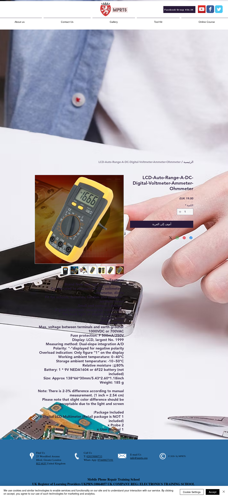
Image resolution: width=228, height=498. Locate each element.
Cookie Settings (192, 492)
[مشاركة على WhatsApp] (177, 238)
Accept (212, 492)
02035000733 (94, 456)
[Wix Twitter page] (219, 9)
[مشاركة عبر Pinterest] (184, 238)
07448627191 (105, 460)
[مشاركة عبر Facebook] (191, 238)
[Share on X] (171, 238)
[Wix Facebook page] (210, 9)
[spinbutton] (185, 212)
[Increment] (179, 212)
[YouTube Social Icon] (202, 9)
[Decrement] (190, 212)
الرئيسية (188, 162)
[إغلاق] (224, 492)
